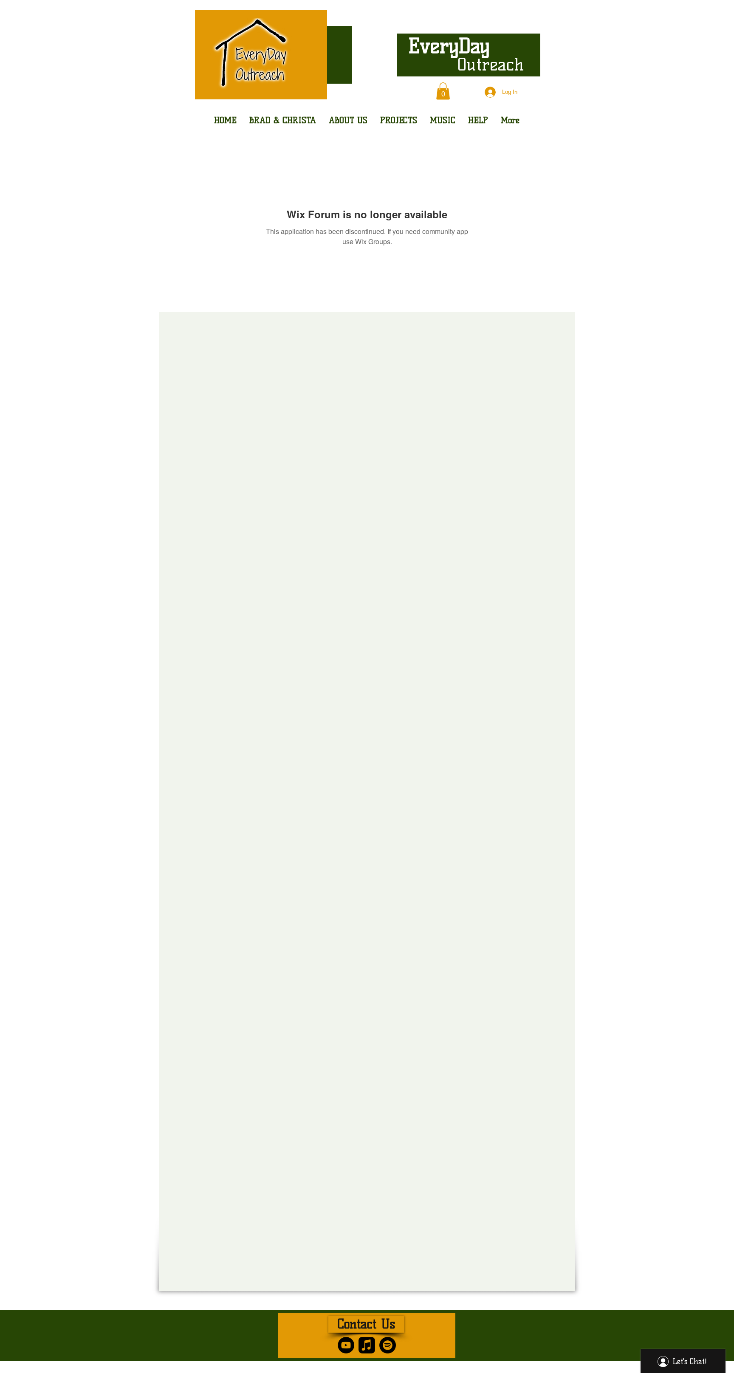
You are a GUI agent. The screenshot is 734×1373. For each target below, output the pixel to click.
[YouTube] (346, 1345)
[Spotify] (387, 1345)
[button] (443, 91)
